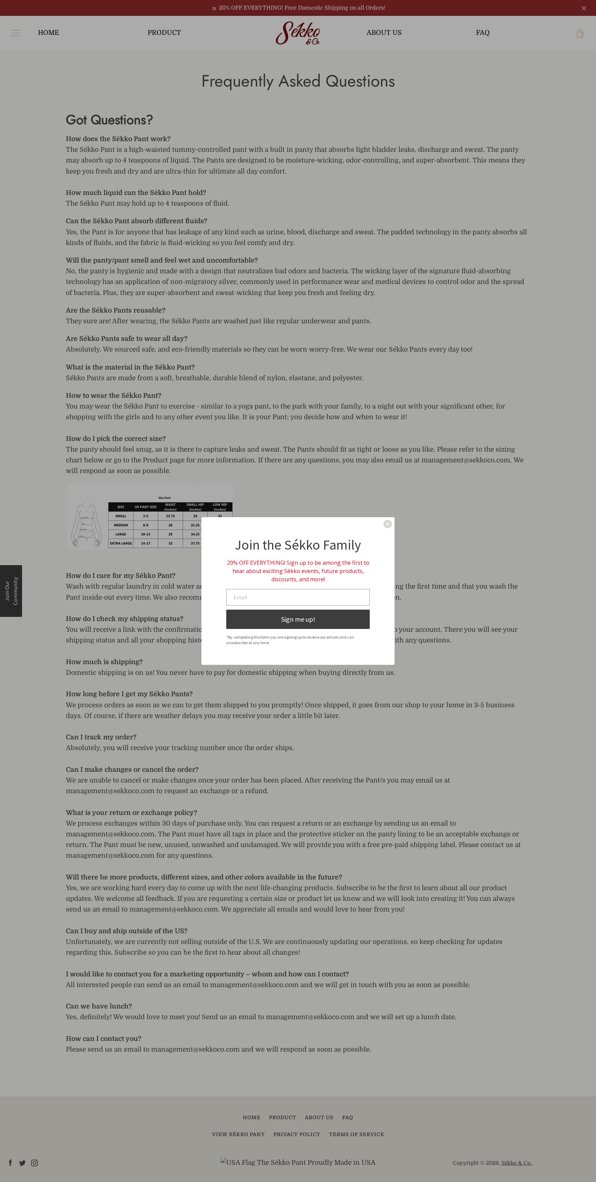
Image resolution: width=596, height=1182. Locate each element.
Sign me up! (298, 619)
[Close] (388, 524)
